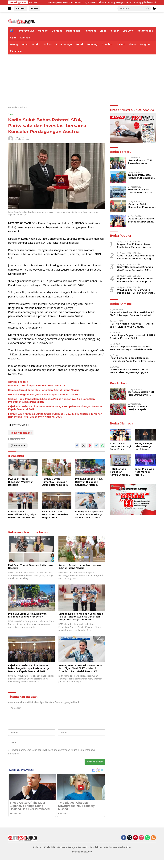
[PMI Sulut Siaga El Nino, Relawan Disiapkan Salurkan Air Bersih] (90, 467)
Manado (43, 30)
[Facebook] (123, 838)
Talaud (121, 44)
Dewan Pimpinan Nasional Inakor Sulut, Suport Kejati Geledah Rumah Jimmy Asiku (131, 348)
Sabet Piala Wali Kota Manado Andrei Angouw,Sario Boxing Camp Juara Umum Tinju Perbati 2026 (144, 472)
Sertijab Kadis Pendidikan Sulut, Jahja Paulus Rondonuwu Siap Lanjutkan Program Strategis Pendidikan (51, 400)
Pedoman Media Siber (118, 847)
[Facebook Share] (77, 445)
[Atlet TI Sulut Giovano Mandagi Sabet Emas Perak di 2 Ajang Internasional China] (118, 221)
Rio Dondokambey (21, 432)
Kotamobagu (145, 30)
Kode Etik (49, 847)
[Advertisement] (82, 78)
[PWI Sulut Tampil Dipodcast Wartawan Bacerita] (23, 467)
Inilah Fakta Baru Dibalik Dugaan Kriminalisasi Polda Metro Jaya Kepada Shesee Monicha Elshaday (133, 359)
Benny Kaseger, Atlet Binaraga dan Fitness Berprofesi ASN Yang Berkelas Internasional (135, 268)
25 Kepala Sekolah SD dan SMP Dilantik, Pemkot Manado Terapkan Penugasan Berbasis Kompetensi (141, 393)
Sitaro (132, 44)
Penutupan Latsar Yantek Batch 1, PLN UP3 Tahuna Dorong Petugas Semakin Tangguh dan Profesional (140, 191)
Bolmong (92, 44)
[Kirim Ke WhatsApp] (102, 445)
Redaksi (20, 8)
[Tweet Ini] (83, 445)
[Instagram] (141, 838)
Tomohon (107, 44)
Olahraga (57, 30)
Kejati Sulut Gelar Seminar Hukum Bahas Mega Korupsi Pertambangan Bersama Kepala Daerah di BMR (55, 408)
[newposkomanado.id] (21, 21)
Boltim (36, 44)
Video (103, 30)
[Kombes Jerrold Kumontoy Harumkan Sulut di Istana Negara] (57, 467)
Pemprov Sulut (25, 30)
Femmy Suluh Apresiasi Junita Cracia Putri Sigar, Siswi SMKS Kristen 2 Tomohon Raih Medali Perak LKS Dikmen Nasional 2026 (55, 415)
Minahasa (16, 51)
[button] (148, 8)
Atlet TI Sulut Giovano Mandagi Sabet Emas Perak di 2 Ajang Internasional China (141, 220)
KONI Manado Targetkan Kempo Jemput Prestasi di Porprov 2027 (119, 472)
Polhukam (90, 30)
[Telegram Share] (96, 445)
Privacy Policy (66, 847)
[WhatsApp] (147, 838)
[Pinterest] (135, 838)
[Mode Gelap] (154, 8)
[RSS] (153, 838)
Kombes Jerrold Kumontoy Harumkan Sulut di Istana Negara (43, 390)
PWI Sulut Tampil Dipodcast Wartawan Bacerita (36, 385)
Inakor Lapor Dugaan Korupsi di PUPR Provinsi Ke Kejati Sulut (132, 337)
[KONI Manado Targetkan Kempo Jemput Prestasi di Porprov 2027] (120, 460)
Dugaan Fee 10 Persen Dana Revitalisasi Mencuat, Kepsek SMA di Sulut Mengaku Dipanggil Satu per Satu (136, 246)
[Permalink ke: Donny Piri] (10, 138)
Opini (13, 37)
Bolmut (48, 44)
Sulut (10, 114)
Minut (25, 44)
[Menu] (10, 8)
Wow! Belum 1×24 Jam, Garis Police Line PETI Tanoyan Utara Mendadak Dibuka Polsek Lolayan (135, 291)
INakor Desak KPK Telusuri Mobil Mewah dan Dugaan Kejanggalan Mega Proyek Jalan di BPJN (129, 371)
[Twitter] (129, 838)
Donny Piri (19, 137)
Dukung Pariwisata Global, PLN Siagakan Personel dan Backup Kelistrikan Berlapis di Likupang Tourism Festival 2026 (141, 176)
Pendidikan (73, 30)
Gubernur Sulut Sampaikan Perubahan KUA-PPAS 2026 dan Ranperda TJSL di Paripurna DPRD (141, 205)
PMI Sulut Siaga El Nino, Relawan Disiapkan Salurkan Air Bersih (45, 394)
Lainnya (25, 37)
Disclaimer (96, 847)
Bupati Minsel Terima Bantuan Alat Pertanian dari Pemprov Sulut (135, 280)
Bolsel (79, 44)
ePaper (114, 30)
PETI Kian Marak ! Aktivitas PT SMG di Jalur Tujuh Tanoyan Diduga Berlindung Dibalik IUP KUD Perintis (132, 325)
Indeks (34, 8)
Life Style (128, 30)
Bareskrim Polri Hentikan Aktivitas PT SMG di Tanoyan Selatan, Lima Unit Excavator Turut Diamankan (132, 314)
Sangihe (145, 44)
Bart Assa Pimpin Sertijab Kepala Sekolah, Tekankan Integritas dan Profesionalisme (139, 408)
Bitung (14, 44)
